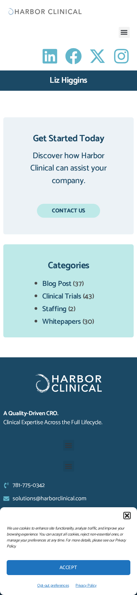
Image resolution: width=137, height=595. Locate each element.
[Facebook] (73, 56)
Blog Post (56, 284)
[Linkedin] (50, 56)
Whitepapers (61, 322)
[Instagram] (121, 56)
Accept (68, 567)
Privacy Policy (85, 585)
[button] (127, 515)
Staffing (54, 309)
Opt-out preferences (53, 585)
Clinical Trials (61, 296)
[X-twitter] (97, 56)
